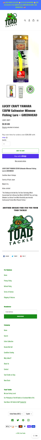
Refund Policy (8, 286)
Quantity (4, 140)
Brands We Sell (8, 347)
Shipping (4, 127)
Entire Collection (8, 341)
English (28, 414)
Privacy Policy (8, 281)
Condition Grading (9, 352)
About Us (6, 364)
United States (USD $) (15, 414)
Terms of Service (9, 292)
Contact (6, 369)
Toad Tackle (22, 433)
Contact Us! (23, 402)
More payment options (20, 161)
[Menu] (38, 20)
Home (5, 275)
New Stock (7, 380)
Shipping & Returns (9, 297)
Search (6, 336)
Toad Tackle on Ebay (9, 375)
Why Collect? (7, 358)
